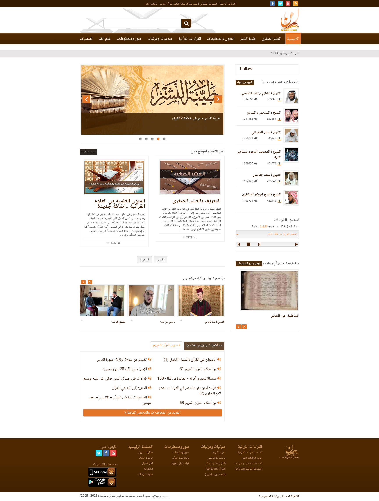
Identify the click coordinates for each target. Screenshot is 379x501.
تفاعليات (86, 39)
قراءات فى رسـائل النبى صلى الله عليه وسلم (116, 378)
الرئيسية (293, 39)
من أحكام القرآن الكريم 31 (198, 369)
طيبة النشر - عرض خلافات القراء (196, 118)
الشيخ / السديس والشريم (264, 113)
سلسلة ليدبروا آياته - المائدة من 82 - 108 (187, 378)
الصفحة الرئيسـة (227, 4)
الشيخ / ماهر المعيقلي (266, 132)
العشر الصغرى (271, 39)
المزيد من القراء (244, 82)
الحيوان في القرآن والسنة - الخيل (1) (190, 359)
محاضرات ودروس (217, 458)
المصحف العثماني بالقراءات (248, 463)
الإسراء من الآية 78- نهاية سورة (125, 369)
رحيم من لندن (167, 322)
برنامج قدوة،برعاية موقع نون (204, 278)
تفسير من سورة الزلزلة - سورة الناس (122, 359)
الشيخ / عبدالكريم (215, 322)
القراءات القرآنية (189, 39)
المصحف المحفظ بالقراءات (249, 469)
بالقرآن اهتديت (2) (216, 469)
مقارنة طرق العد (145, 474)
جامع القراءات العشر (252, 458)
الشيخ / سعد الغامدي (266, 175)
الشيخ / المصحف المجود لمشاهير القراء (259, 154)
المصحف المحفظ (189, 4)
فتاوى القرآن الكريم (169, 4)
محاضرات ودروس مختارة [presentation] (204, 345)
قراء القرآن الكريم (180, 463)
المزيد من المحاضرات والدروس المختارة (152, 412)
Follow (246, 69)
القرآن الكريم (219, 452)
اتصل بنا (148, 469)
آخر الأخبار (147, 463)
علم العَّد (105, 39)
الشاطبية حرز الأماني (284, 316)
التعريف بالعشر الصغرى (196, 201)
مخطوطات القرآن (180, 458)
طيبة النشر (248, 39)
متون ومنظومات (181, 452)
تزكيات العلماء (151, 4)
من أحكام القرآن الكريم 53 (198, 403)
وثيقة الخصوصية (269, 496)
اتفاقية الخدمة (290, 496)
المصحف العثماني (208, 4)
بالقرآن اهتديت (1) (216, 463)
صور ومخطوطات (129, 39)
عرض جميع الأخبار (88, 152)
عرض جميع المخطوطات (249, 263)
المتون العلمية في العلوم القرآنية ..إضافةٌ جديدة (119, 203)
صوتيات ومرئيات (159, 39)
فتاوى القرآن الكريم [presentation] (166, 345)
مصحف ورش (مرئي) (215, 474)
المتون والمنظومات (220, 39)
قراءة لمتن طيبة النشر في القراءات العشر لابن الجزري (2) (190, 391)
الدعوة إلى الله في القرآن (130, 388)
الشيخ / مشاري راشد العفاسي (261, 93)
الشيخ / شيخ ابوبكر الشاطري (261, 195)
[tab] (204, 345)
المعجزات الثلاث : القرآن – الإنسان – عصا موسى (120, 400)
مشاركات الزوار (146, 452)
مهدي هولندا (118, 322)
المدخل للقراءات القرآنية (250, 452)
